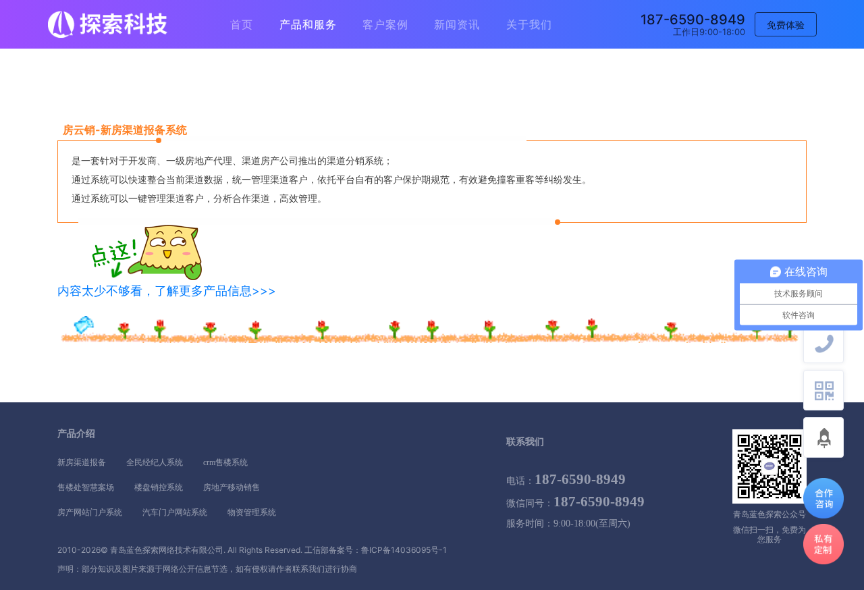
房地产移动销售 (231, 487)
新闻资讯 (457, 24)
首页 (241, 24)
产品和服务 (308, 24)
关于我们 (529, 24)
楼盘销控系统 (158, 487)
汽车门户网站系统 (174, 512)
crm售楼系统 (225, 462)
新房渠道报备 (81, 462)
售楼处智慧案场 (85, 487)
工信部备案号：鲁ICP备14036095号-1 (375, 550)
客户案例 (385, 24)
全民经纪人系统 (154, 462)
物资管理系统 (251, 512)
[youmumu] (108, 24)
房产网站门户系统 (89, 512)
